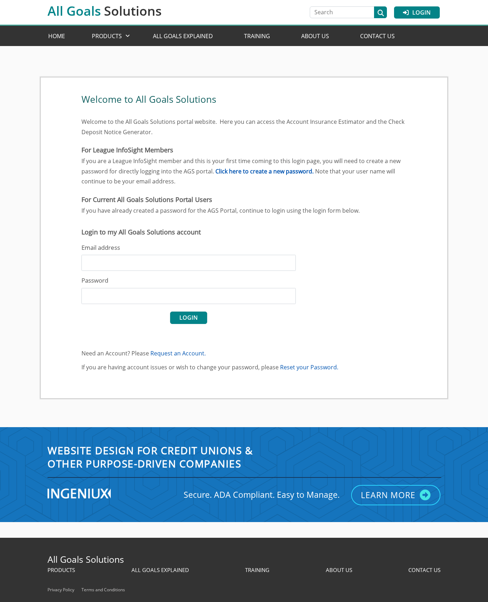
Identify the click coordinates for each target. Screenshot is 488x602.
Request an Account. (178, 353)
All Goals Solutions (86, 559)
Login (421, 12)
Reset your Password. (309, 367)
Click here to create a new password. (264, 171)
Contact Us (377, 36)
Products (107, 36)
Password (94, 280)
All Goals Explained (183, 36)
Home (56, 36)
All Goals (105, 11)
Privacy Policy (61, 590)
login (188, 318)
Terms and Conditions (103, 590)
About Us (315, 36)
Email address (100, 247)
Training (257, 36)
